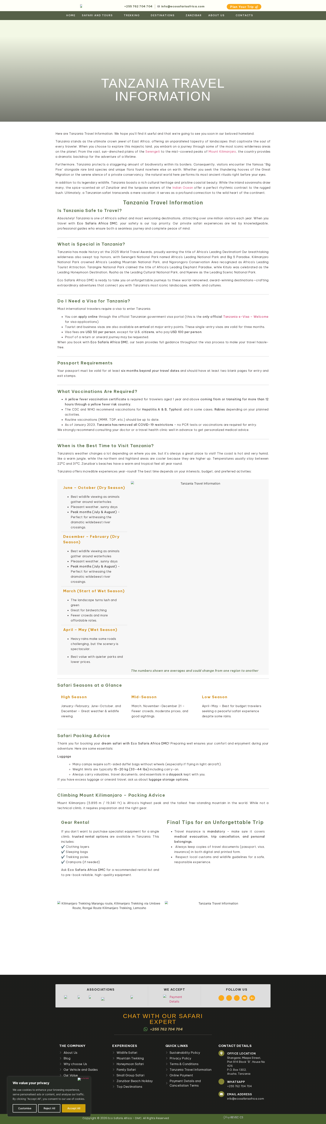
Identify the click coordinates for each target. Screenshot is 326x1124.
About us (216, 15)
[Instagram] (229, 998)
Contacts (244, 15)
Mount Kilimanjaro (222, 151)
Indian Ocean (182, 187)
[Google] (252, 998)
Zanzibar (194, 15)
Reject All (49, 1108)
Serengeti (152, 151)
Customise (24, 1108)
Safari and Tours (97, 15)
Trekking (132, 15)
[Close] (83, 1079)
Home (70, 15)
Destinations (163, 15)
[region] (49, 1096)
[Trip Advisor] (244, 998)
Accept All (73, 1108)
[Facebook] (221, 998)
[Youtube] (237, 998)
